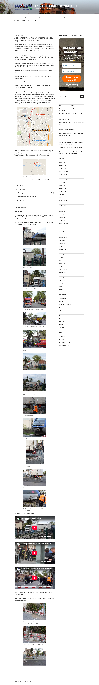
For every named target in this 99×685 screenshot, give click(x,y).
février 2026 (62, 165)
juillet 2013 (62, 240)
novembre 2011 (63, 269)
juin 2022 (61, 203)
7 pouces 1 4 (62, 298)
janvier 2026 (62, 168)
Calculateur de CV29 (19, 20)
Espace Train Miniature (56, 6)
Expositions (62, 316)
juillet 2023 (62, 194)
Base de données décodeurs (77, 17)
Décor (61, 307)
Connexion (62, 336)
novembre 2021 (63, 211)
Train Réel (61, 327)
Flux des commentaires (65, 342)
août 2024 (62, 182)
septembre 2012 (63, 252)
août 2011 (61, 278)
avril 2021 (61, 214)
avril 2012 (61, 260)
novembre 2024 (63, 180)
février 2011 (62, 289)
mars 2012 (62, 263)
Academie (17, 17)
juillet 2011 (62, 280)
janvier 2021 (62, 220)
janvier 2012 (62, 266)
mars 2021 (62, 217)
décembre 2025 (63, 171)
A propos (25, 17)
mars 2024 (62, 185)
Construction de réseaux (34, 20)
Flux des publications (64, 339)
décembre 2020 (63, 223)
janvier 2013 (62, 246)
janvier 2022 (62, 206)
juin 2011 (61, 283)
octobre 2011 (62, 272)
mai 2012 (61, 257)
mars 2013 (62, 243)
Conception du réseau (65, 304)
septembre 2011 (63, 275)
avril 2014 (61, 234)
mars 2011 (62, 286)
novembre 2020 (63, 226)
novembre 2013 (63, 237)
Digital (61, 310)
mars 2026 (62, 162)
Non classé (62, 321)
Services (32, 17)
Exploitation (62, 313)
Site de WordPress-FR (65, 345)
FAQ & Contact (41, 17)
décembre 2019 (63, 229)
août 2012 (61, 255)
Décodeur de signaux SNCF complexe (69, 106)
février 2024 (62, 188)
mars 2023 (62, 197)
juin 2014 (61, 231)
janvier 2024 (62, 191)
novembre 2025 (63, 174)
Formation (62, 318)
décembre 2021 (63, 208)
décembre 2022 (63, 200)
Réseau (61, 324)
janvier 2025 (62, 177)
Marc (60, 133)
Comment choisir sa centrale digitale (57, 17)
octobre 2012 (62, 249)
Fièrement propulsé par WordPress (23, 681)
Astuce (61, 301)
